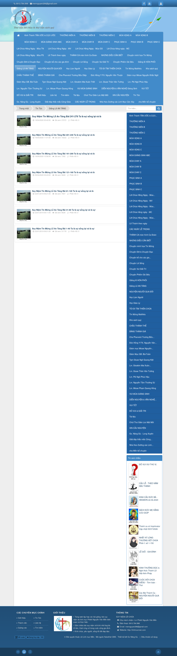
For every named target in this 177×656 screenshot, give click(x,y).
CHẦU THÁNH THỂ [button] (25, 75)
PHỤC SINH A (135, 178)
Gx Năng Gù (133, 636)
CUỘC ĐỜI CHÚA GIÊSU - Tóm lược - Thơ (147, 582)
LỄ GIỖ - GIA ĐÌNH (147, 551)
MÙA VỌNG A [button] (125, 35)
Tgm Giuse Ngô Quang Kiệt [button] (54, 81)
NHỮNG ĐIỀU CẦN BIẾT (140, 240)
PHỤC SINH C (135, 189)
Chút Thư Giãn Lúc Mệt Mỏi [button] (96, 95)
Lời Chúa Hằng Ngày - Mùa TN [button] (30, 48)
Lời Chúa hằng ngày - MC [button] (118, 48)
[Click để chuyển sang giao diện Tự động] (18, 652)
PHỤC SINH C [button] (153, 41)
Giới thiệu (22, 618)
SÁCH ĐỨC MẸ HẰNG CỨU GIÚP (149, 511)
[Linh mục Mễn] (23, 17)
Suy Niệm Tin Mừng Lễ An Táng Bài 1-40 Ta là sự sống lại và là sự (63, 228)
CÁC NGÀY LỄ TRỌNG (139, 229)
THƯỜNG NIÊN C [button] (107, 35)
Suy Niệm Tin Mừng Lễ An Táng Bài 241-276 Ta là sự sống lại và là (66, 116)
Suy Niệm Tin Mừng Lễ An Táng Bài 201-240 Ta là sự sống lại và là (63, 134)
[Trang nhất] (18, 35)
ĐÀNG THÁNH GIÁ (137, 331)
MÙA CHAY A (135, 160)
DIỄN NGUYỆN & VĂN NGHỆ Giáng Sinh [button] (119, 88)
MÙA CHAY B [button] (88, 41)
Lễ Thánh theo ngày (138, 223)
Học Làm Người (136, 297)
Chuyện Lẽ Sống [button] (80, 61)
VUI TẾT (133, 405)
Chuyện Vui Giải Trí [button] (100, 61)
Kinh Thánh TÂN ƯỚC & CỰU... (143, 115)
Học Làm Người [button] (73, 68)
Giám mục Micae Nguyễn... (141, 348)
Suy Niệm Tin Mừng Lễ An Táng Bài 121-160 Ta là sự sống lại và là (63, 172)
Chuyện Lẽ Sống (136, 263)
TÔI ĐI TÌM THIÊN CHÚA (140, 308)
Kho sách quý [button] (152, 68)
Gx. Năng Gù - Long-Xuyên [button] (29, 101)
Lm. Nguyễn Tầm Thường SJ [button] (29, 88)
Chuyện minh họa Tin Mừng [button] (139, 55)
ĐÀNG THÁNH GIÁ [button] (46, 75)
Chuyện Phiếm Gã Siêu (139, 274)
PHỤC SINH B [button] (137, 41)
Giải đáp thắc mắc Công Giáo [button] (58, 101)
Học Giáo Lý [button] (89, 68)
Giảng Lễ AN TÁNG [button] (25, 68)
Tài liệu (132, 416)
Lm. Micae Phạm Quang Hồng (142, 388)
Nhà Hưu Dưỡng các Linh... (141, 445)
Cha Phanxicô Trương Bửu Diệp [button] (73, 75)
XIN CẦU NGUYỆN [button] (121, 95)
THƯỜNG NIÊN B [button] (87, 35)
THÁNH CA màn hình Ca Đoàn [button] (83, 55)
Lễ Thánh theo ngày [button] (57, 55)
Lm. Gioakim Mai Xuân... (140, 365)
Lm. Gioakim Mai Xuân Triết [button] (83, 81)
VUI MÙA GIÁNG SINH (139, 393)
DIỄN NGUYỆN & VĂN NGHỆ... (143, 399)
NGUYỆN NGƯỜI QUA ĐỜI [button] (50, 68)
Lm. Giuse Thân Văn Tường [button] (111, 81)
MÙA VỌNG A (135, 138)
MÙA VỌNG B (135, 143)
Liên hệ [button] (53, 95)
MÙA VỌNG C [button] (30, 41)
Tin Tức (38, 618)
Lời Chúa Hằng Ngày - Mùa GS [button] (89, 48)
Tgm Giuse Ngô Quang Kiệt (141, 359)
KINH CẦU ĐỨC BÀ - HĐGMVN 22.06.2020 (148, 498)
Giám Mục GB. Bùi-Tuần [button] (27, 81)
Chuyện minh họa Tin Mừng (141, 246)
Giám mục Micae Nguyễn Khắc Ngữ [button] (142, 75)
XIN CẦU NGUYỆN (137, 428)
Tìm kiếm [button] (65, 95)
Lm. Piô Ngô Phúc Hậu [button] (138, 81)
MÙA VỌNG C (135, 149)
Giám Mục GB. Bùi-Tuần (140, 354)
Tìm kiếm (39, 627)
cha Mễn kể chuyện (138, 450)
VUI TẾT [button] (145, 88)
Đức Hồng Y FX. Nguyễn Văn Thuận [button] (107, 75)
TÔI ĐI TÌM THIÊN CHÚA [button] (110, 68)
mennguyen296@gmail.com (44, 3)
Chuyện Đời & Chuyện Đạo (141, 251)
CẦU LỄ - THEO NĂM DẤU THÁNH (148, 484)
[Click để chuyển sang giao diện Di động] (30, 652)
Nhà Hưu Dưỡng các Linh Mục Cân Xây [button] (117, 101)
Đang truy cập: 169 (36, 637)
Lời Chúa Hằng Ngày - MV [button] (59, 48)
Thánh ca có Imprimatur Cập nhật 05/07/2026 (149, 527)
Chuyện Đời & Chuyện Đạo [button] (28, 61)
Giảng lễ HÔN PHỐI (138, 280)
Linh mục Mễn (88, 636)
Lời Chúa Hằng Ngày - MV (140, 200)
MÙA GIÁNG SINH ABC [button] (51, 41)
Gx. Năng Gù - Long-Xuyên (141, 433)
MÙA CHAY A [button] (72, 41)
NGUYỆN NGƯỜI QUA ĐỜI (141, 291)
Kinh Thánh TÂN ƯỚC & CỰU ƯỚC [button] (39, 35)
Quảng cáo (22, 627)
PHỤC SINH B (135, 183)
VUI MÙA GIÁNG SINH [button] (87, 88)
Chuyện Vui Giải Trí (137, 268)
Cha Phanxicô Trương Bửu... (141, 337)
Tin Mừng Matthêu (137, 314)
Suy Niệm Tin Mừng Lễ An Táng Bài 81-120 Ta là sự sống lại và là (62, 191)
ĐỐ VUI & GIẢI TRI (137, 410)
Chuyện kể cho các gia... (140, 257)
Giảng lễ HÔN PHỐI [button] (146, 61)
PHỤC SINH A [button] (120, 41)
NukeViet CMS (110, 636)
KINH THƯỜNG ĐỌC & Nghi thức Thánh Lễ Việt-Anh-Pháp (149, 570)
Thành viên (22, 622)
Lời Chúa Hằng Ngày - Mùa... (142, 195)
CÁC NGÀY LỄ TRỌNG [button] (85, 101)
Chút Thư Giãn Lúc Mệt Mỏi (141, 422)
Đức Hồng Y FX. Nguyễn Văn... (143, 342)
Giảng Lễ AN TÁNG (137, 285)
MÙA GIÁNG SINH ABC (139, 155)
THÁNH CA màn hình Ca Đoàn (142, 234)
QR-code (21, 637)
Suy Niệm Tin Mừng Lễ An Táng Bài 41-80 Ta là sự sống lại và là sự (63, 209)
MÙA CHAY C (135, 172)
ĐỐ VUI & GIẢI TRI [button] (25, 95)
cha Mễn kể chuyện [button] (147, 101)
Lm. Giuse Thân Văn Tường (141, 371)
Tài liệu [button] (76, 95)
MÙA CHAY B (135, 166)
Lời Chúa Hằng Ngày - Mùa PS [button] (30, 55)
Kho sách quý (135, 320)
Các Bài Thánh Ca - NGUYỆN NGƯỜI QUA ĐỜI (149, 595)
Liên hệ (38, 622)
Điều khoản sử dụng (149, 636)
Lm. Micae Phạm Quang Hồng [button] (59, 88)
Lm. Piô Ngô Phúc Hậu (139, 376)
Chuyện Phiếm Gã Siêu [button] (123, 61)
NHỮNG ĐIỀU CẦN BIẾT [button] (112, 55)
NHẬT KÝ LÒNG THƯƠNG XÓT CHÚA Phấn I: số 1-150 (148, 540)
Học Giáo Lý (134, 303)
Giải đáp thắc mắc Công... (140, 439)
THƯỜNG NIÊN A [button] (67, 35)
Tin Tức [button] (136, 95)
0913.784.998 (22, 3)
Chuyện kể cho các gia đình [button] (57, 61)
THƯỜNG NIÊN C (137, 132)
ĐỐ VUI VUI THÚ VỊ (147, 464)
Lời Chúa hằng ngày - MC (140, 212)
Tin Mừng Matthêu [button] (133, 68)
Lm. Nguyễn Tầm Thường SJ (142, 382)
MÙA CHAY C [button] (104, 41)
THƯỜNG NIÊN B (137, 127)
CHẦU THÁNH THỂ (137, 325)
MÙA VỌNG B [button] (142, 35)
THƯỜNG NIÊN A (137, 121)
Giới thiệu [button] (42, 95)
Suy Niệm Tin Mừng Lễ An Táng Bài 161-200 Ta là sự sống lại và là (63, 153)
